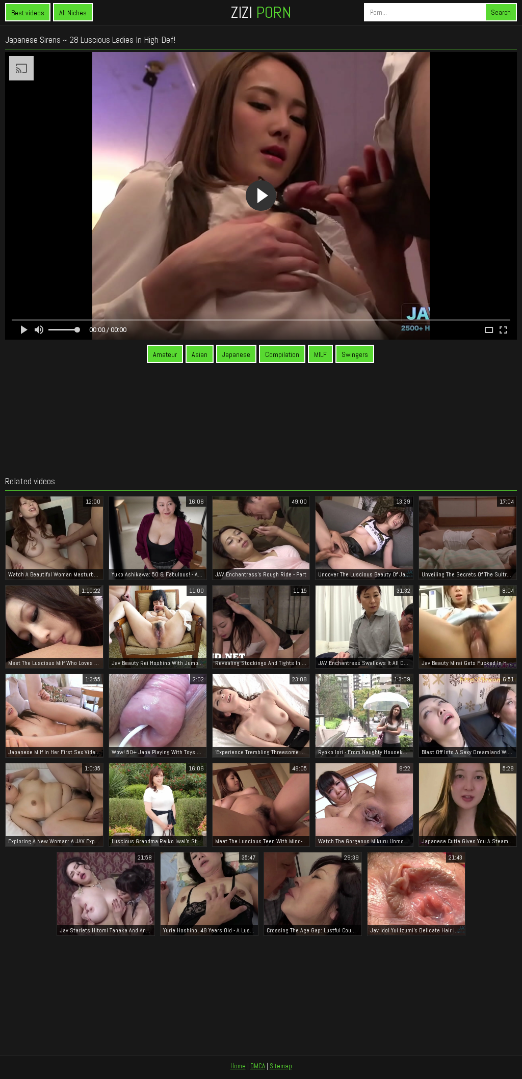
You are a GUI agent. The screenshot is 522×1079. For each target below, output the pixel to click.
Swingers (355, 354)
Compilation (282, 354)
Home (238, 1066)
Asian (199, 354)
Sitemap (281, 1066)
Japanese (236, 354)
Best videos (27, 12)
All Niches (73, 12)
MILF (320, 354)
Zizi (261, 12)
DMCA (257, 1066)
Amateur (165, 354)
